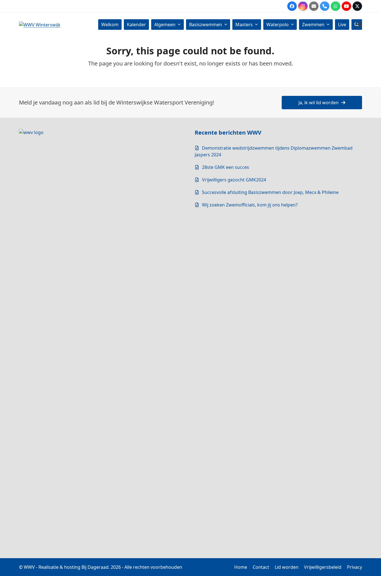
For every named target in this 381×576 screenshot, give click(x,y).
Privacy (354, 567)
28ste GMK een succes (225, 167)
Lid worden (286, 567)
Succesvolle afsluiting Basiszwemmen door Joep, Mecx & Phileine (270, 192)
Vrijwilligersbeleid (322, 567)
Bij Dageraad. (95, 567)
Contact (261, 567)
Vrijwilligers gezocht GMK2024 (234, 180)
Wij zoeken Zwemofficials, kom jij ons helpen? (250, 205)
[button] (359, 24)
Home (240, 567)
